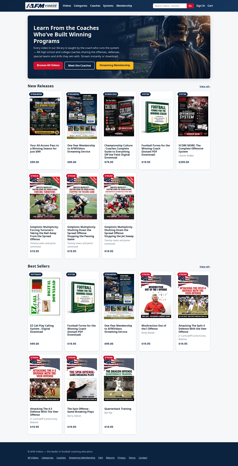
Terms (132, 457)
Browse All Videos (48, 65)
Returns (110, 457)
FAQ (100, 457)
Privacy (122, 457)
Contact (143, 457)
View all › (205, 86)
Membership (124, 5)
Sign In (200, 5)
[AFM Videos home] (42, 6)
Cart (210, 5)
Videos (67, 5)
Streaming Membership (115, 65)
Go (190, 6)
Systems (108, 5)
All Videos (33, 457)
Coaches (95, 5)
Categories (80, 5)
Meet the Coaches (79, 65)
